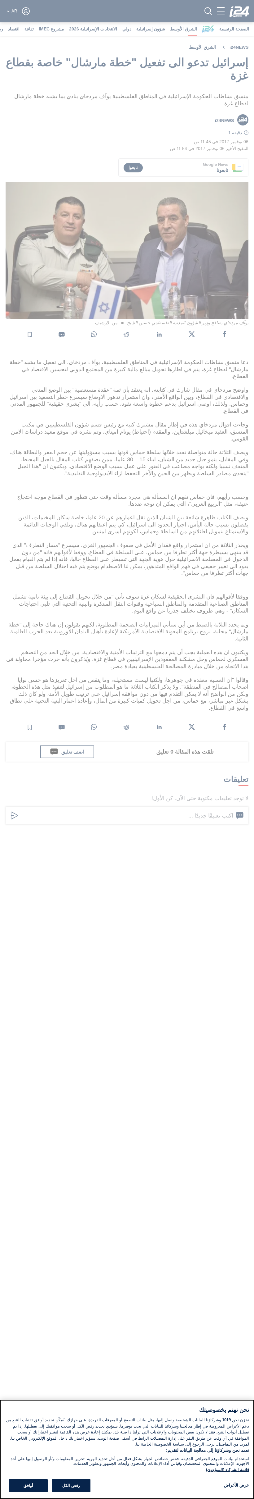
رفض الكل (71, 1485)
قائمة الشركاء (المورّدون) (227, 1469)
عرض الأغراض (236, 1485)
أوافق (28, 1485)
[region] (127, 1449)
